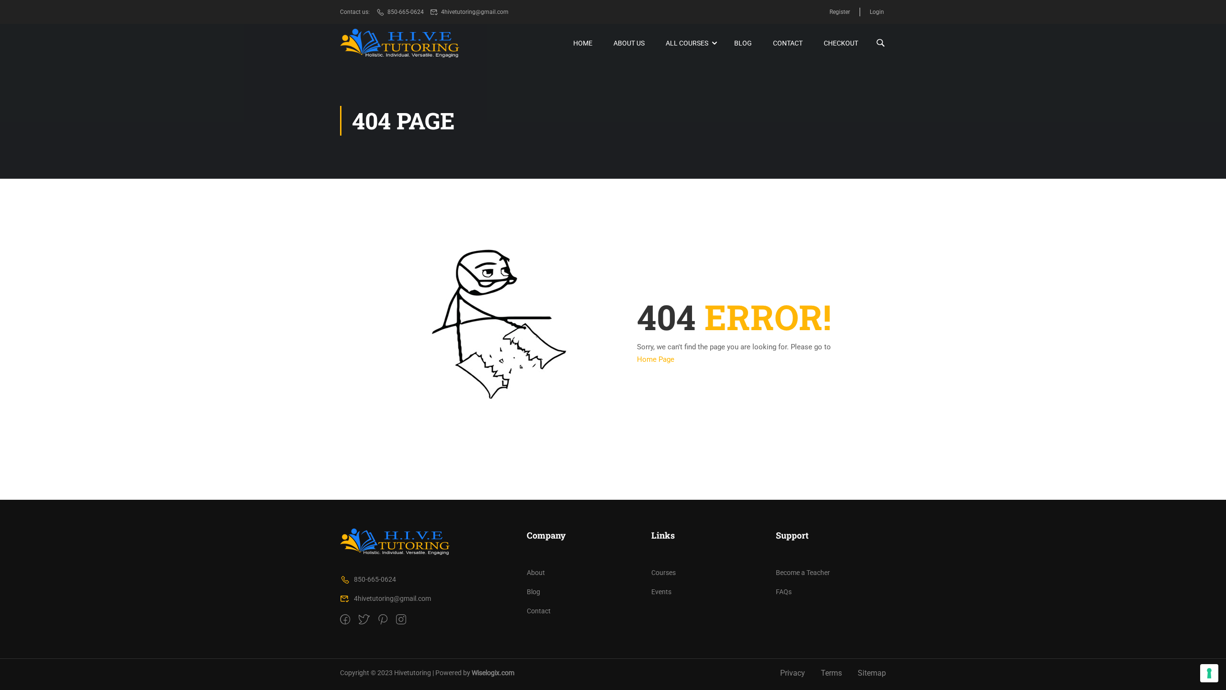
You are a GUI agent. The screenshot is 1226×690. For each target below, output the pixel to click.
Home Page (655, 359)
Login (877, 12)
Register (839, 12)
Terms (831, 673)
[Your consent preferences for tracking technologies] (1209, 673)
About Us (629, 43)
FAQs (784, 592)
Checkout (841, 43)
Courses (663, 572)
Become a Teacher (803, 572)
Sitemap (872, 673)
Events (661, 592)
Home (582, 43)
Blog (743, 43)
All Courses (687, 43)
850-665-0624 (405, 12)
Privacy (792, 673)
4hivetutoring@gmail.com (475, 12)
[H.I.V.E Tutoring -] (400, 43)
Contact (788, 43)
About (536, 572)
